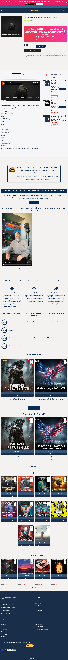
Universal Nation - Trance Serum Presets (51, 399)
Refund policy (4, 634)
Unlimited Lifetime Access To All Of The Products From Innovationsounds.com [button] (58, 118)
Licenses (3, 636)
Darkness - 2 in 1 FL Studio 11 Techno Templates (7, 582)
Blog (35, 619)
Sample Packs (38, 603)
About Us (3, 622)
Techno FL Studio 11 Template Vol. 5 (13, 104)
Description (17, 74)
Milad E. (25, 63)
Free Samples (38, 613)
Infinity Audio (51, 398)
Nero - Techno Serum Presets (17, 399)
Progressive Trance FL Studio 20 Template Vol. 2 (58, 582)
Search (2, 619)
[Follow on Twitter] (4, 613)
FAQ (2, 626)
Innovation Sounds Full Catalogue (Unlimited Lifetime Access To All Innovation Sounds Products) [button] (55, 86)
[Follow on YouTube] (9, 613)
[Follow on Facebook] (1, 613)
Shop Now (39, 3)
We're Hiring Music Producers (41, 629)
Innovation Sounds (4, 104)
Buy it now (32, 50)
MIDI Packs (37, 605)
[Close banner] (66, 2)
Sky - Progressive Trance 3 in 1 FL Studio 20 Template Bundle (25, 582)
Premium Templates (39, 626)
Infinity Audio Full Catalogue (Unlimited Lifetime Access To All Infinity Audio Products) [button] (55, 105)
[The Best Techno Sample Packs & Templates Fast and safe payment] (34, 7)
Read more (32, 57)
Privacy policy (4, 629)
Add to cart (17, 393)
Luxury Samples (38, 624)
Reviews (25, 74)
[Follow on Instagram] (6, 613)
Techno (29, 59)
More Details (34, 203)
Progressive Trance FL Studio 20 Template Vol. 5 (42, 582)
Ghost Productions (39, 608)
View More (33, 408)
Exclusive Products (39, 610)
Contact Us (3, 624)
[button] (26, 20)
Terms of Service (5, 631)
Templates (37, 600)
